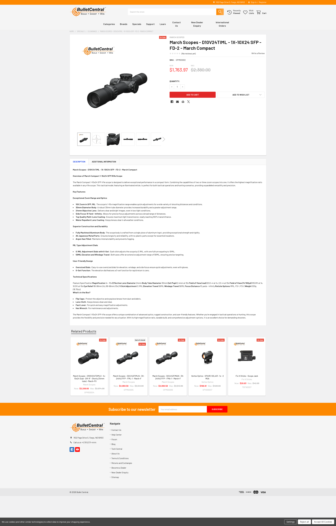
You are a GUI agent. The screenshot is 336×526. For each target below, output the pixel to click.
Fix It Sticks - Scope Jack (247, 376)
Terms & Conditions (120, 458)
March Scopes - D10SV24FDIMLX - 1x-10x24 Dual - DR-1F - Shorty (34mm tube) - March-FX (89, 378)
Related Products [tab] (83, 331)
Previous (74, 139)
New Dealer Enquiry (119, 472)
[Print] (183, 101)
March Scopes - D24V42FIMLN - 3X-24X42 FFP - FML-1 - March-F (128, 377)
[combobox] (176, 12)
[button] (241, 95)
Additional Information (104, 161)
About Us (115, 453)
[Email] (177, 101)
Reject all (304, 521)
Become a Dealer (118, 467)
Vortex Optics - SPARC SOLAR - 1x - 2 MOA (207, 377)
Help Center (116, 434)
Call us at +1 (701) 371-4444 (85, 442)
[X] (188, 101)
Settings (291, 521)
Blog (113, 444)
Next (163, 139)
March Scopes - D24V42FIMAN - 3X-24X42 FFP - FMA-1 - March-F (168, 377)
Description (79, 161)
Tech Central (116, 449)
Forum (114, 439)
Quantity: (175, 81)
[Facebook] (172, 101)
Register (262, 2)
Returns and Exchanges (121, 463)
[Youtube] (77, 449)
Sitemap (115, 477)
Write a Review (258, 53)
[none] (118, 83)
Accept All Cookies (323, 521)
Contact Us (116, 430)
